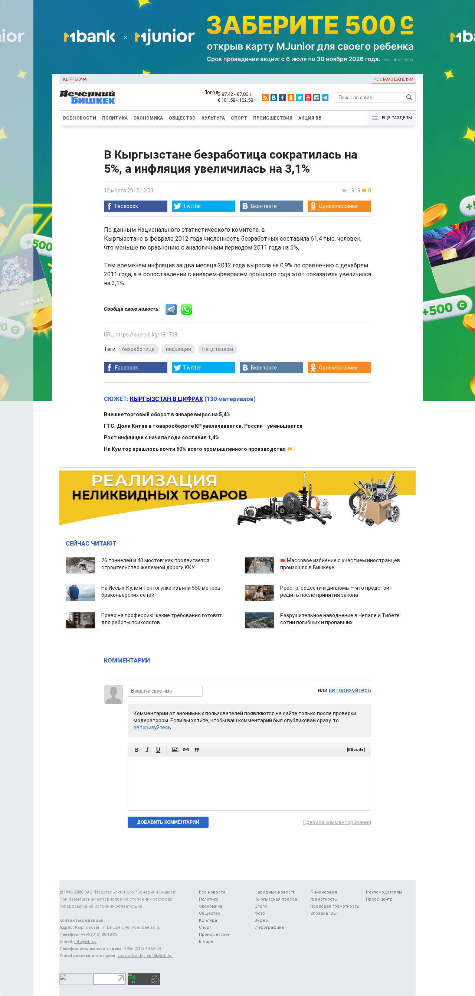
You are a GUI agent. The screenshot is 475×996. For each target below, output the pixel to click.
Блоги (261, 906)
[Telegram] (325, 97)
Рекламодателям (393, 79)
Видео (261, 920)
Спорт (239, 118)
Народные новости (275, 892)
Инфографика (269, 927)
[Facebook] (282, 97)
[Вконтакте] (274, 97)
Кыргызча (74, 79)
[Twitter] (299, 97)
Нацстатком (217, 349)
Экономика (148, 118)
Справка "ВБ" (324, 913)
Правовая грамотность (334, 906)
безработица (138, 349)
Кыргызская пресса (276, 899)
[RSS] (265, 97)
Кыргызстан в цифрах (166, 399)
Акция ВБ (309, 118)
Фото (260, 913)
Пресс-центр (379, 899)
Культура (213, 118)
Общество (182, 118)
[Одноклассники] (291, 97)
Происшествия (272, 118)
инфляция (178, 349)
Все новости (79, 118)
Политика (115, 118)
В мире (206, 941)
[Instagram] (316, 97)
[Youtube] (308, 97)
